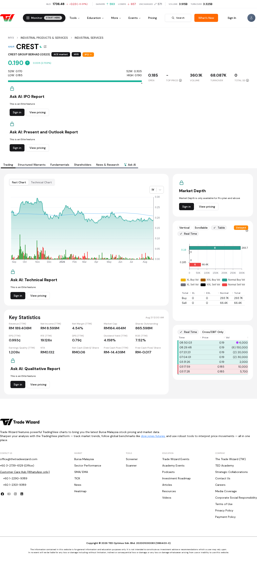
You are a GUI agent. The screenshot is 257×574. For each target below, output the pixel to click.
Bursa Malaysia (84, 459)
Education (94, 18)
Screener (132, 459)
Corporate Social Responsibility (236, 497)
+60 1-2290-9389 (15, 478)
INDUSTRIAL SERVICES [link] (89, 38)
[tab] (129, 165)
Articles (167, 485)
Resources (169, 491)
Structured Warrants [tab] (32, 164)
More (114, 18)
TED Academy (224, 465)
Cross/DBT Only (212, 332)
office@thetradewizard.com (18, 459)
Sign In (232, 18)
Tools (73, 18)
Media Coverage (226, 491)
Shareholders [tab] (82, 164)
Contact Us (222, 478)
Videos (166, 497)
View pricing (38, 112)
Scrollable (201, 227)
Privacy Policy (224, 510)
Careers (220, 485)
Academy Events (173, 465)
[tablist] (69, 164)
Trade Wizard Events (175, 459)
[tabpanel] (128, 284)
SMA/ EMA (81, 472)
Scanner (131, 465)
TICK (77, 478)
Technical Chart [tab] (41, 182)
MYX (11, 38)
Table (221, 227)
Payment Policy (225, 517)
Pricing (152, 18)
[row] (214, 293)
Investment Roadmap (176, 478)
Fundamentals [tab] (59, 164)
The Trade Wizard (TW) (230, 459)
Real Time (190, 233)
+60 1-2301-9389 (14, 485)
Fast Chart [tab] (19, 182)
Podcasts (168, 472)
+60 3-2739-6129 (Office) (17, 465)
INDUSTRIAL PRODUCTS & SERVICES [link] (44, 38)
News (77, 485)
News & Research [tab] (107, 164)
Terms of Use (224, 504)
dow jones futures (153, 436)
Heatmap (80, 491)
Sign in (17, 112)
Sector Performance (87, 465)
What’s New (206, 18)
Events (133, 18)
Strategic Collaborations (231, 472)
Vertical (184, 227)
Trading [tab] (8, 164)
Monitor (45, 18)
